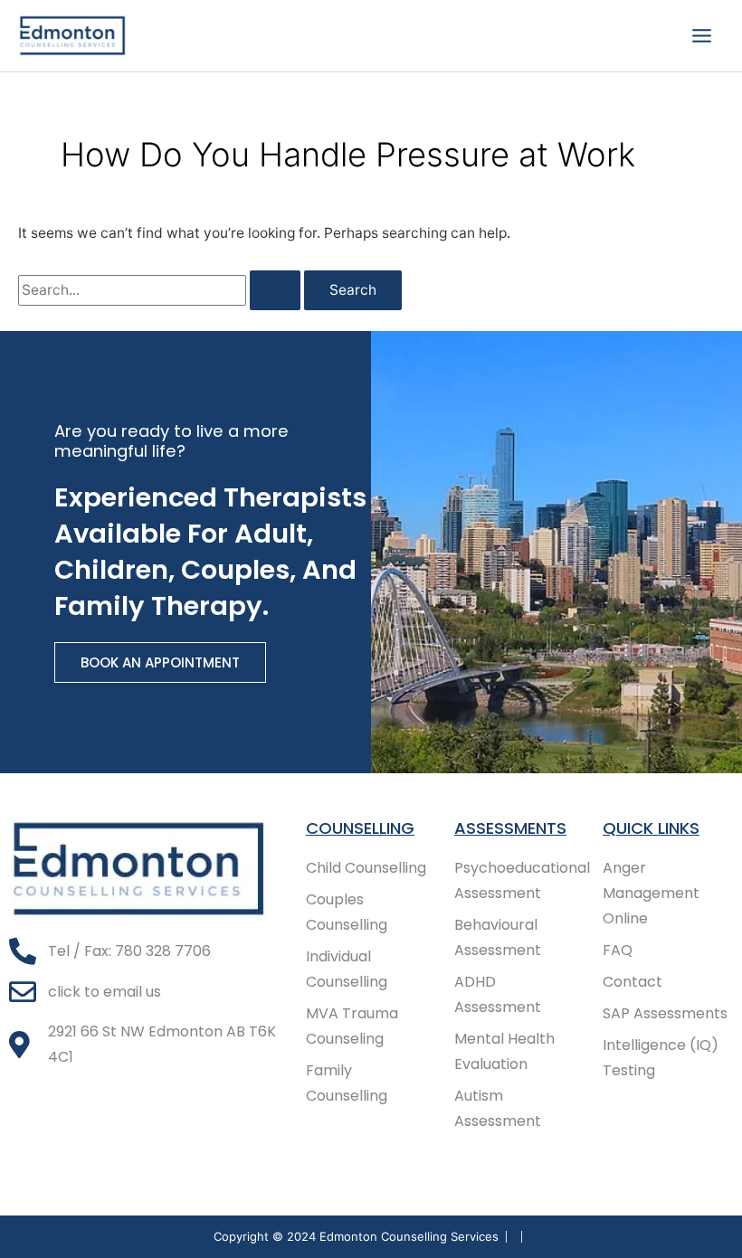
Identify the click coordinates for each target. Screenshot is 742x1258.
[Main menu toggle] (702, 35)
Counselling (360, 828)
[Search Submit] (275, 290)
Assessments (510, 828)
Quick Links (651, 828)
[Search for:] (161, 289)
